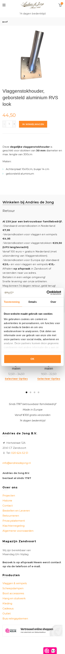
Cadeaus (8, 608)
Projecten (8, 495)
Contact (7, 505)
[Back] (5, 21)
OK (32, 358)
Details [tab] (32, 301)
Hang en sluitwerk (14, 598)
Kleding (7, 603)
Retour (8, 211)
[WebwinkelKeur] (32, 630)
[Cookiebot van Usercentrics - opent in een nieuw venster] (46, 292)
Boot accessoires (13, 593)
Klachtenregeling (13, 525)
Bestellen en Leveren (16, 510)
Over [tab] (53, 301)
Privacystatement (13, 520)
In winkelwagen (33, 124)
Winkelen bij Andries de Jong (28, 202)
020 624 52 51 (19, 452)
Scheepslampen (13, 588)
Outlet (6, 613)
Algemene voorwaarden (18, 530)
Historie (7, 500)
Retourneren (10, 515)
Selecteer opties (16, 378)
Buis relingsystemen (15, 618)
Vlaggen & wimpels (14, 583)
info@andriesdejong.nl (16, 463)
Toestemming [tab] (12, 301)
